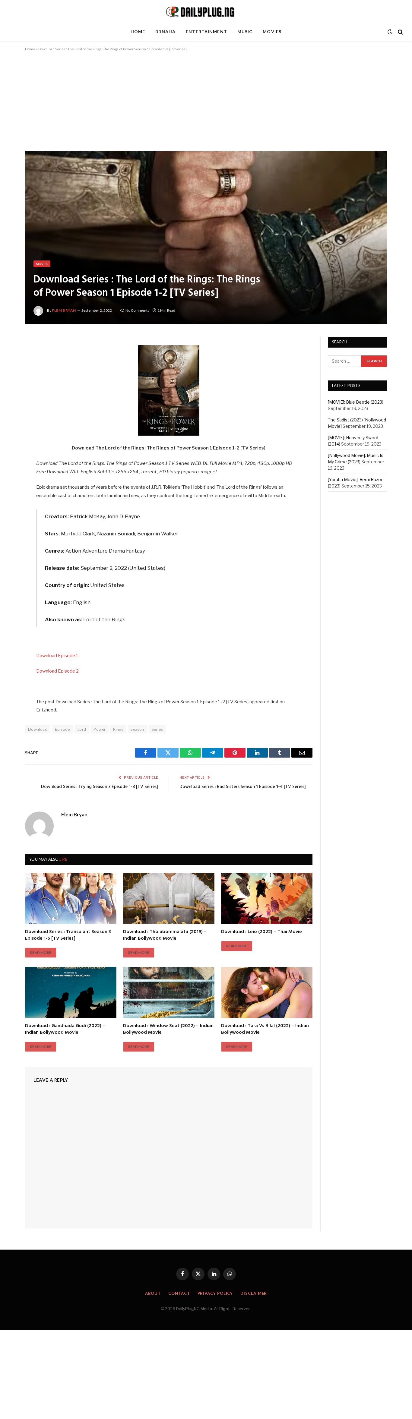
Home (138, 31)
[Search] (400, 32)
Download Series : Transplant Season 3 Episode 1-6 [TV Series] (68, 935)
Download (37, 729)
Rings (118, 729)
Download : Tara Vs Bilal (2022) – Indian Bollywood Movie (265, 1029)
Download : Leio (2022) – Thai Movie (261, 932)
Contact (179, 1293)
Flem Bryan (64, 310)
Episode (62, 729)
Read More (40, 952)
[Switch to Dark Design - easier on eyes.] (390, 32)
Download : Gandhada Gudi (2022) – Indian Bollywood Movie (65, 1029)
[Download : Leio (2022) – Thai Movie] (266, 898)
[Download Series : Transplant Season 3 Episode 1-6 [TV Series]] (70, 898)
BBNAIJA (165, 31)
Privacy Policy (215, 1293)
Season (137, 729)
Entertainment (206, 31)
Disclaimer (253, 1293)
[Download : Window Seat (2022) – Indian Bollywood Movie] (168, 992)
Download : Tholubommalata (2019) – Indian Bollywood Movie (165, 935)
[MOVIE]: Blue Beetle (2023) (355, 402)
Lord (82, 729)
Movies (272, 31)
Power (99, 729)
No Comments (137, 310)
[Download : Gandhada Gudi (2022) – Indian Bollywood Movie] (70, 992)
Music (245, 31)
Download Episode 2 (57, 671)
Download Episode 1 (57, 655)
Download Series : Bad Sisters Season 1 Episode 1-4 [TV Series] (242, 786)
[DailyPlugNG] (206, 11)
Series (157, 729)
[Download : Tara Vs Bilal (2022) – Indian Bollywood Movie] (266, 992)
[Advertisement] (206, 106)
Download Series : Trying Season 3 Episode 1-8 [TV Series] (99, 786)
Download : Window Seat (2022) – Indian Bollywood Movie (168, 1029)
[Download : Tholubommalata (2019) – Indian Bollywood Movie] (168, 898)
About (153, 1293)
